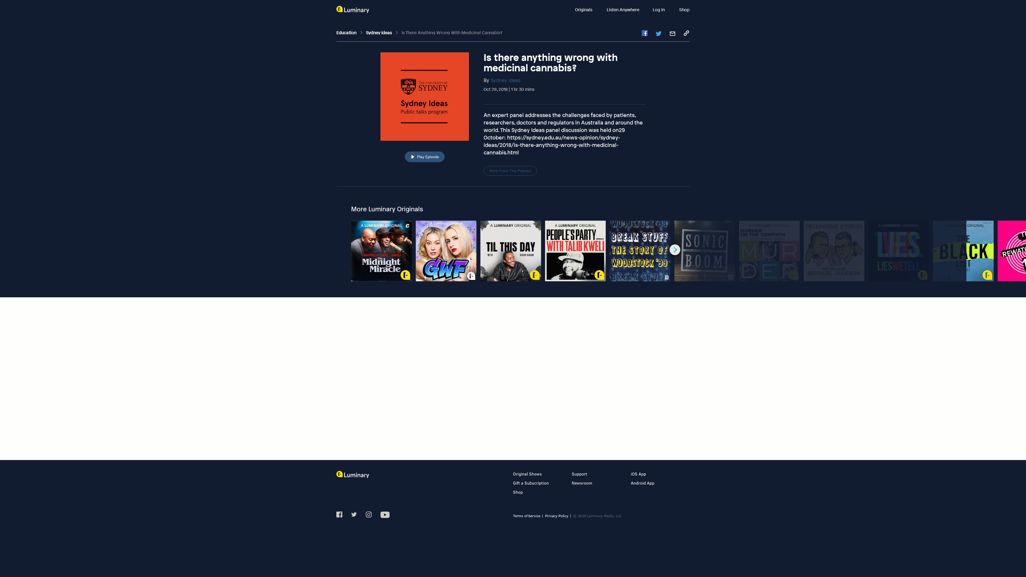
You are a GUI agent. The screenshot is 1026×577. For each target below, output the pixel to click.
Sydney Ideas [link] (379, 33)
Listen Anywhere (623, 10)
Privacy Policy (556, 515)
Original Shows (527, 474)
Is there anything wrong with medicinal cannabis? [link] (452, 33)
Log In (659, 10)
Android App (642, 483)
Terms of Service (526, 515)
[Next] (675, 249)
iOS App (638, 474)
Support (579, 474)
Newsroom (582, 483)
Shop (684, 10)
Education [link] (346, 33)
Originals (584, 10)
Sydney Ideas (505, 80)
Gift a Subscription (531, 483)
